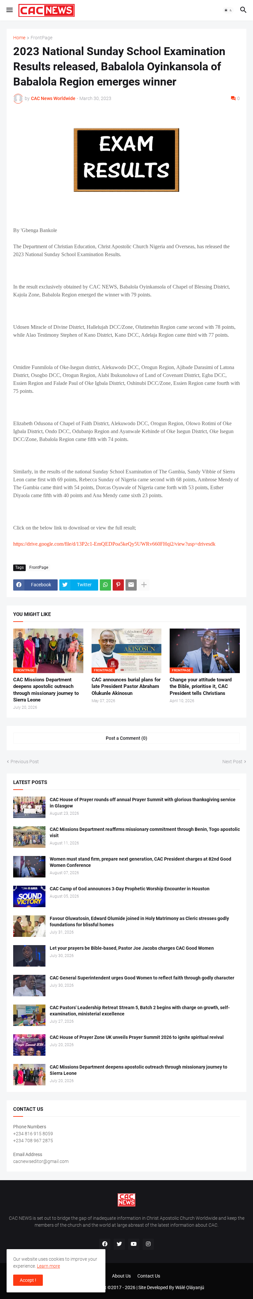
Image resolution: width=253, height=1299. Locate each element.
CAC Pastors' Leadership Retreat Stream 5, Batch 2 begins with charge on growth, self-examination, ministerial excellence (140, 1010)
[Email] (131, 585)
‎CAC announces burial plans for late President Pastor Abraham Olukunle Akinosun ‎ (126, 686)
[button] (9, 10)
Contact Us (148, 1276)
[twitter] (119, 1244)
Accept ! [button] (28, 1280)
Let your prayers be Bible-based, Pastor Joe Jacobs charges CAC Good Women (132, 948)
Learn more (48, 1266)
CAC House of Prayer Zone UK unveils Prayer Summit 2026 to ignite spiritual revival (137, 1037)
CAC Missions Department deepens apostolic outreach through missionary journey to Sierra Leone (46, 690)
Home (19, 37)
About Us (121, 1276)
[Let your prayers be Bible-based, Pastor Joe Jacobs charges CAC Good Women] (29, 956)
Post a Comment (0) (126, 738)
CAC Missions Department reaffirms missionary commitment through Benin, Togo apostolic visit (145, 832)
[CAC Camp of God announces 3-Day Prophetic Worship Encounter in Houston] (29, 896)
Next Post (232, 761)
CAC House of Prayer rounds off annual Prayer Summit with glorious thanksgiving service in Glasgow (143, 802)
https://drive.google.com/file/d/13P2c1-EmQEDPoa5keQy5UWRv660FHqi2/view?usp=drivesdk (114, 544)
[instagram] (148, 1244)
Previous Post (25, 761)
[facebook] (104, 1244)
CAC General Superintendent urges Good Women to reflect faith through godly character (142, 977)
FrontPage (41, 37)
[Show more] (144, 585)
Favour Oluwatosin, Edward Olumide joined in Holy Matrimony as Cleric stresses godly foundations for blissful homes (139, 921)
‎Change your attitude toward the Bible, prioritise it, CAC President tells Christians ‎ (201, 686)
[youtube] (133, 1244)
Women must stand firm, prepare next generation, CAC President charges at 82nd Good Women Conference (140, 862)
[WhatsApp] (105, 585)
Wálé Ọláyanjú (189, 1287)
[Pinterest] (118, 585)
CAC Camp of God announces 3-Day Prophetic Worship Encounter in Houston (130, 888)
